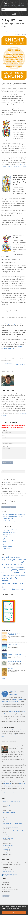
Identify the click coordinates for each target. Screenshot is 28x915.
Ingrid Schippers (6, 31)
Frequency (9, 567)
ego (17, 562)
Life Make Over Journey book (9, 786)
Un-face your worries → (21, 364)
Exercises (5, 536)
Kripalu (21, 572)
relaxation (7, 586)
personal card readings (14, 711)
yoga (22, 589)
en (15, 13)
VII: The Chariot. (6, 849)
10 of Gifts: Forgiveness (8, 838)
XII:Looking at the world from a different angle (13, 830)
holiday (3, 572)
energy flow (22, 562)
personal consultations (18, 699)
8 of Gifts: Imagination (8, 845)
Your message (5, 446)
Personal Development (6, 360)
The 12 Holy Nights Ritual (14, 644)
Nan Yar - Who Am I (7, 783)
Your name (4, 430)
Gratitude (3, 570)
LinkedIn (5, 896)
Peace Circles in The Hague (14, 661)
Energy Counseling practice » (8, 507)
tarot (19, 588)
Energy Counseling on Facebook (10, 874)
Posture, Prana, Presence (8, 819)
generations (14, 567)
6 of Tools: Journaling (7, 853)
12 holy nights (6, 531)
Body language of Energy (9, 532)
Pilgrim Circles (6, 548)
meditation (10, 575)
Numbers (5, 581)
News (4, 545)
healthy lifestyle (18, 570)
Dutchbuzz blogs (7, 534)
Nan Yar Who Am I (20, 358)
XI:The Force (5, 834)
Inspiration (5, 538)
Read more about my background (9, 793)
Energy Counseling (13, 691)
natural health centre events (10, 543)
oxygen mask (11, 581)
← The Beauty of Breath (6, 363)
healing (5, 358)
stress (16, 587)
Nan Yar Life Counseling (9, 520)
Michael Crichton (16, 575)
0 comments (22, 31)
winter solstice (16, 589)
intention (9, 358)
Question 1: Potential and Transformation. (12, 801)
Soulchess (10, 668)
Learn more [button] (16, 908)
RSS (8, 896)
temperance (24, 588)
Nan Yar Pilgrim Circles (8, 518)
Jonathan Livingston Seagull (14, 654)
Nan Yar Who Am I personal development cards (13, 540)
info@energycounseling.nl (9, 324)
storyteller (13, 588)
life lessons (14, 358)
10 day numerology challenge (10, 529)
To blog (3, 678)
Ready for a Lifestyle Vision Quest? (10, 827)
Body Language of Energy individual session (14, 514)
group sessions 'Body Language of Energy (11, 701)
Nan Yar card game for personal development (13, 730)
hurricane (7, 572)
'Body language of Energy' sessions (16, 785)
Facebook (2, 896)
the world (3, 589)
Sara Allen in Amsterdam (16, 586)
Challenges (10, 559)
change (16, 559)
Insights (10, 572)
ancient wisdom (7, 557)
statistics (8, 587)
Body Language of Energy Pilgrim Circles (13, 516)
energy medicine (6, 564)
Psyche (2, 586)
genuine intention (20, 567)
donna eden (22, 560)
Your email (4, 435)
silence (5, 587)
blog (6, 482)
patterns (16, 581)
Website (3, 441)
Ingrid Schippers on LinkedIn (9, 875)
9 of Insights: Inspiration (8, 842)
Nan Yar (22, 575)
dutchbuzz (4, 562)
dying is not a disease (11, 562)
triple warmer (9, 589)
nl (13, 13)
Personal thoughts (7, 546)
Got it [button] (14, 912)
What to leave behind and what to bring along (13, 823)
